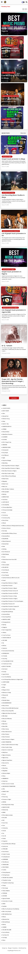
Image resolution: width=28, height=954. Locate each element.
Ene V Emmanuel (6, 551)
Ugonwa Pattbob (6, 898)
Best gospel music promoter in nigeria (11, 465)
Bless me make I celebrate (8, 489)
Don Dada (5, 530)
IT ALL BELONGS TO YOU (8, 661)
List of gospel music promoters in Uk (10, 100)
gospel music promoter (8, 585)
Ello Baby (4, 549)
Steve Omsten (6, 851)
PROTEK (4, 802)
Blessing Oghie (6, 491)
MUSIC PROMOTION (7, 742)
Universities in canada (7, 901)
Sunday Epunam (6, 856)
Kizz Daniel (5, 669)
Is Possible (5, 656)
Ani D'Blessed (5, 455)
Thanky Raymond (6, 872)
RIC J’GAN (5, 817)
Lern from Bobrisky (7, 676)
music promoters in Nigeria (8, 739)
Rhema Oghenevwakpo (8, 815)
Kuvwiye (4, 671)
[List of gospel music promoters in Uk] (12, 94)
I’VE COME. (5, 640)
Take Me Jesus (6, 862)
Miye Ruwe (5, 723)
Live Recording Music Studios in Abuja (14, 76)
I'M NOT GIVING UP (7, 637)
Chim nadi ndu (6, 504)
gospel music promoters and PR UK (10, 593)
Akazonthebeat (6, 431)
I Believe (4, 632)
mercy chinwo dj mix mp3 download (10, 708)
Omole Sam (5, 781)
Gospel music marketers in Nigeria (10, 583)
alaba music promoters (7, 434)
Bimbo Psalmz (6, 478)
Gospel (4, 580)
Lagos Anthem (6, 674)
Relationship (5, 809)
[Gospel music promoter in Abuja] (12, 117)
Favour (4, 557)
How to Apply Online (7, 629)
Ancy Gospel (5, 452)
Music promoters (6, 736)
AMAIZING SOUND (7, 447)
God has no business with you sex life (11, 577)
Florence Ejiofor (6, 564)
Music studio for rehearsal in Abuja (10, 744)
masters (4, 697)
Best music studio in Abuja (8, 473)
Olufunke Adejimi (6, 773)
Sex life (4, 835)
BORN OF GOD (6, 497)
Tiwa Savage (5, 888)
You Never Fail (6, 935)
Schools (4, 830)
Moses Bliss (5, 726)
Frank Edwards (6, 570)
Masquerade (5, 695)
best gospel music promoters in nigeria (11, 468)
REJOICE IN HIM (6, 807)
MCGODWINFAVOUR (7, 703)
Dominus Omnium (6, 528)
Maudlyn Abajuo (6, 700)
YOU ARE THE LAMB (7, 929)
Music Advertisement (7, 731)
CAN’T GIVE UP (6, 502)
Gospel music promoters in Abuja (10, 596)
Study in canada (6, 854)
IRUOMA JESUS (6, 653)
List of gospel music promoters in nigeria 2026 (10, 50)
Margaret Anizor (6, 689)
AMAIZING (5, 444)
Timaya (4, 885)
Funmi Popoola (6, 575)
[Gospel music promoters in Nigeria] (14, 24)
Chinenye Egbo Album (7, 507)
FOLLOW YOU (5, 567)
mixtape (4, 721)
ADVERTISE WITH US (7, 426)
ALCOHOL (5, 439)
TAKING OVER (6, 864)
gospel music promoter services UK (10, 590)
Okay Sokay (5, 768)
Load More (14, 398)
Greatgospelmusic (6, 622)
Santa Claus (5, 822)
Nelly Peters (5, 752)
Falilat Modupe (6, 554)
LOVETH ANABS (6, 682)
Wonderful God (6, 919)
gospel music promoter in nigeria (10, 588)
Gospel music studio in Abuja (9, 609)
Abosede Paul (5, 416)
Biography (5, 481)
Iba (3, 643)
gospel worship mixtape (8, 611)
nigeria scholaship (7, 755)
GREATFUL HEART (6, 619)
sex (3, 833)
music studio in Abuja (7, 747)
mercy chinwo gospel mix (8, 710)
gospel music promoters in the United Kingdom (13, 601)
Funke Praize (5, 572)
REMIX (4, 812)
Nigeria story (5, 757)
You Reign (5, 937)
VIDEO (4, 903)
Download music (6, 536)
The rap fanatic (6, 875)
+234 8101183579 (6, 408)
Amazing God (5, 450)
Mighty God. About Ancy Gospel (9, 713)
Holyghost (5, 627)
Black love (5, 486)
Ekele (4, 546)
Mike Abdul (5, 716)
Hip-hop (4, 624)
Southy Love (5, 846)
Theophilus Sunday (7, 880)
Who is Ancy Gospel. (7, 911)
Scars (4, 825)
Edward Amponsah (7, 541)
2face (4, 413)
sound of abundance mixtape (9, 843)
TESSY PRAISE (6, 867)
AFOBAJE (4, 429)
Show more (23, 133)
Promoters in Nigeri (7, 799)
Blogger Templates (13, 948)
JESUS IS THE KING (7, 666)
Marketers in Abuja (7, 692)
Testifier (4, 869)
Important (5, 648)
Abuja (4, 421)
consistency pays (6, 517)
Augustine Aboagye (7, 460)
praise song (5, 796)
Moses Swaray (6, 729)
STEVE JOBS (5, 849)
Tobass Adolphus (6, 890)
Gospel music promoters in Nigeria (13, 29)
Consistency (5, 515)
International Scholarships (8, 650)
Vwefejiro (5, 906)
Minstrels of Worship (7, 718)
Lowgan (4, 684)
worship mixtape (6, 922)
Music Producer (6, 734)
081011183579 (6, 410)
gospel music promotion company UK (11, 606)
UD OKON (5, 895)
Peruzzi (4, 794)
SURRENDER (5, 859)
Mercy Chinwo (6, 705)
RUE (3, 820)
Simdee (4, 838)
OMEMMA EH (5, 778)
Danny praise (5, 520)
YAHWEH (4, 927)
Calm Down (5, 499)
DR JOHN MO (5, 538)
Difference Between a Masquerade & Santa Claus (13, 525)
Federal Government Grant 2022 (10, 559)
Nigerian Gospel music (7, 760)
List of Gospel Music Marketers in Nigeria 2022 (13, 679)
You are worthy (6, 932)
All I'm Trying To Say (7, 442)
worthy (4, 924)
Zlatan (4, 940)
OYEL (4, 789)
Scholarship (5, 828)
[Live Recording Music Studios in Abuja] (14, 71)
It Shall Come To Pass (7, 663)
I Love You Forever (6, 635)
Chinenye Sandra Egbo (7, 510)
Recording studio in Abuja (8, 804)
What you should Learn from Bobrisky (11, 909)
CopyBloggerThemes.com (14, 950)
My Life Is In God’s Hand (8, 749)
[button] (23, 9)
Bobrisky (4, 494)
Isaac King (5, 658)
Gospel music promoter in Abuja (11, 123)
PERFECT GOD (6, 791)
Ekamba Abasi (6, 543)
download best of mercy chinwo (10, 533)
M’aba (4, 687)
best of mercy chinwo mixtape (9, 476)
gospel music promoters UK (8, 603)
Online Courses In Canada (8, 783)
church (4, 512)
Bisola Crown (5, 483)
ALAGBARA (5, 437)
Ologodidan (5, 770)
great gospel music (7, 616)
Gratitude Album (6, 614)
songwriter (5, 841)
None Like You (6, 763)
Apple (4, 457)
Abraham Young (6, 418)
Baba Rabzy (5, 463)
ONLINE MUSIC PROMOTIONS (9, 786)
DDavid (4, 523)
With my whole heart (7, 914)
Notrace (4, 765)
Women (4, 916)
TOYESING (5, 893)
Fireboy (4, 562)
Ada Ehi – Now (6, 424)
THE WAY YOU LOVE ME (8, 877)
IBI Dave (4, 645)
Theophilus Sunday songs (8, 882)
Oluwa (4, 776)
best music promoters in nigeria (9, 470)
